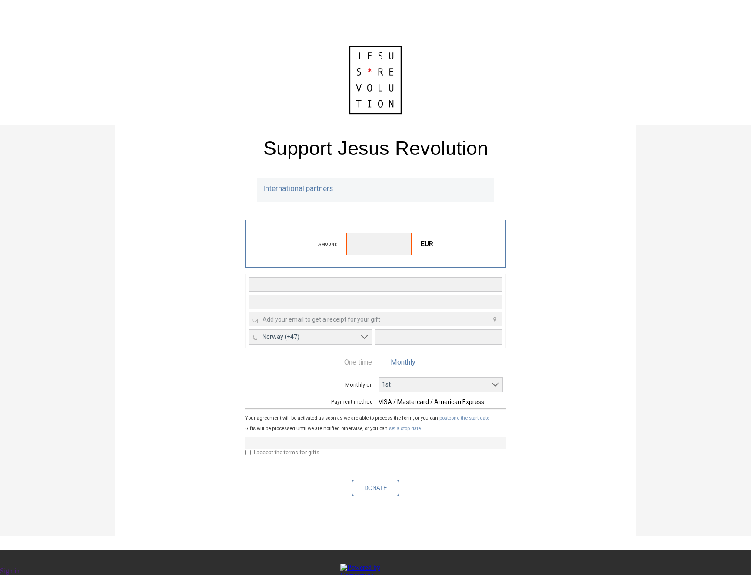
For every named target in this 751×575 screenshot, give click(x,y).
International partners (298, 188)
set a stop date (405, 428)
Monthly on (359, 384)
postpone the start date (464, 418)
